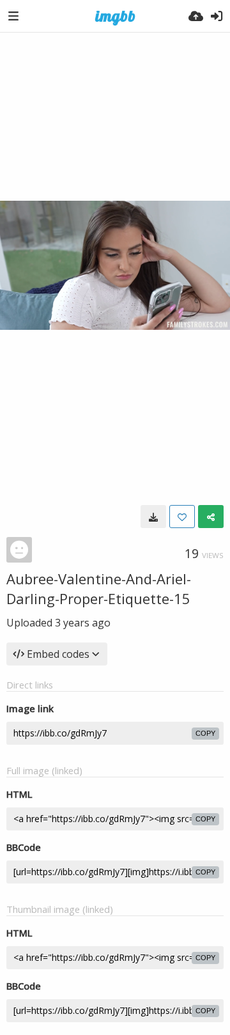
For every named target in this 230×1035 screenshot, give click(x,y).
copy (205, 733)
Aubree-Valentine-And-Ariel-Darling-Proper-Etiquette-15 (98, 588)
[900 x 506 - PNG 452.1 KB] (153, 516)
